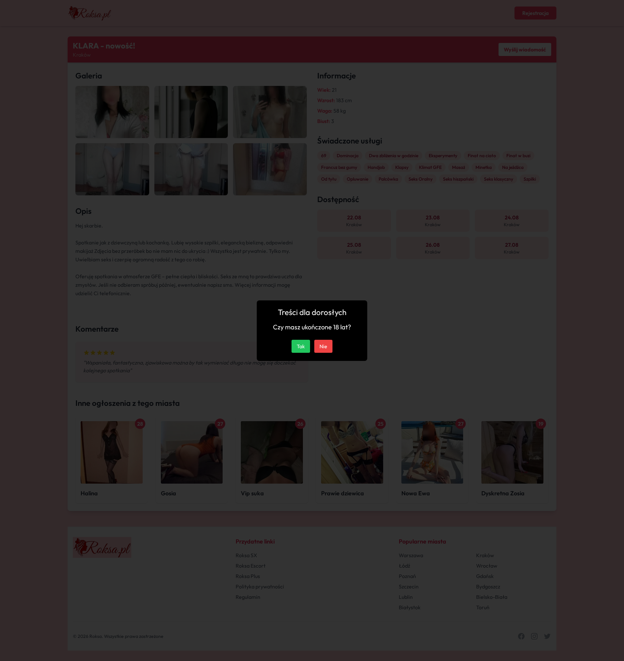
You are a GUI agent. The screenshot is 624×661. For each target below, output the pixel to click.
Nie (323, 346)
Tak (301, 346)
